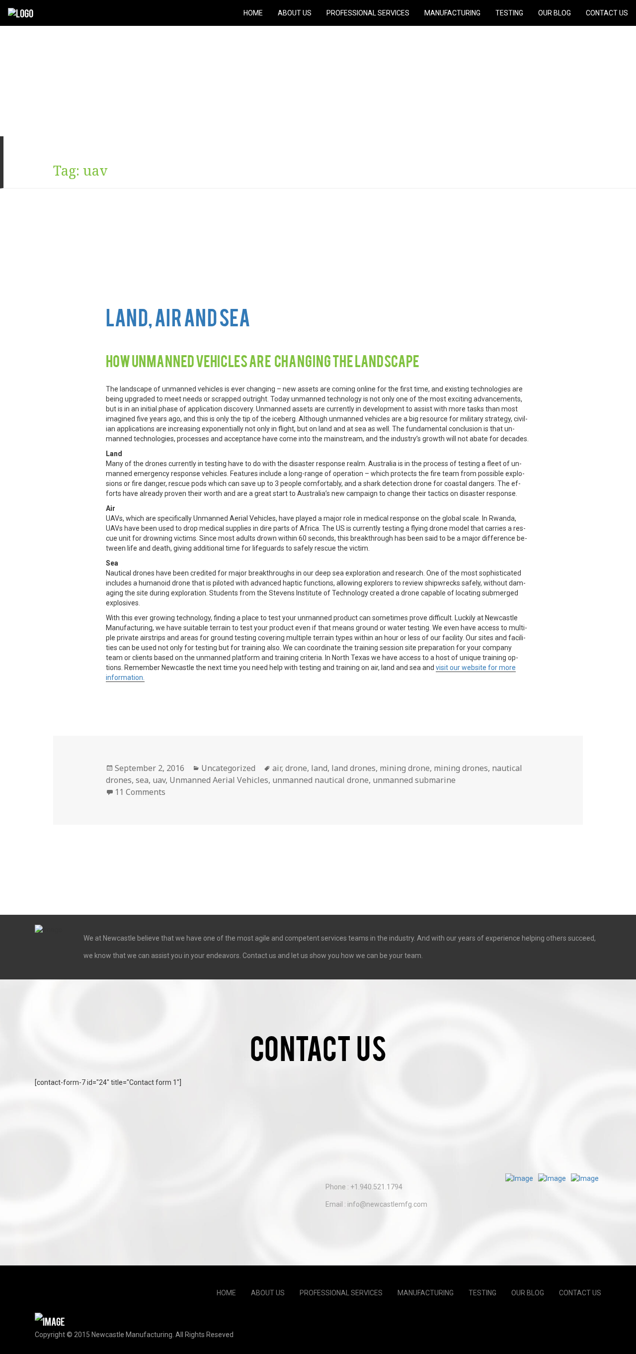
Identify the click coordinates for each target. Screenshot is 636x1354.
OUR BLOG (554, 13)
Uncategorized (228, 768)
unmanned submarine (414, 779)
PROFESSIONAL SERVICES (367, 13)
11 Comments (140, 791)
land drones (353, 768)
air (276, 768)
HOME (253, 13)
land (319, 768)
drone (296, 768)
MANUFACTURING (452, 13)
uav (159, 779)
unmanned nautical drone (320, 779)
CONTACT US (607, 13)
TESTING (509, 13)
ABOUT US (295, 13)
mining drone (405, 768)
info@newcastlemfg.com (387, 1204)
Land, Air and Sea (178, 316)
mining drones (461, 768)
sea (142, 779)
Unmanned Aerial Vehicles (218, 779)
